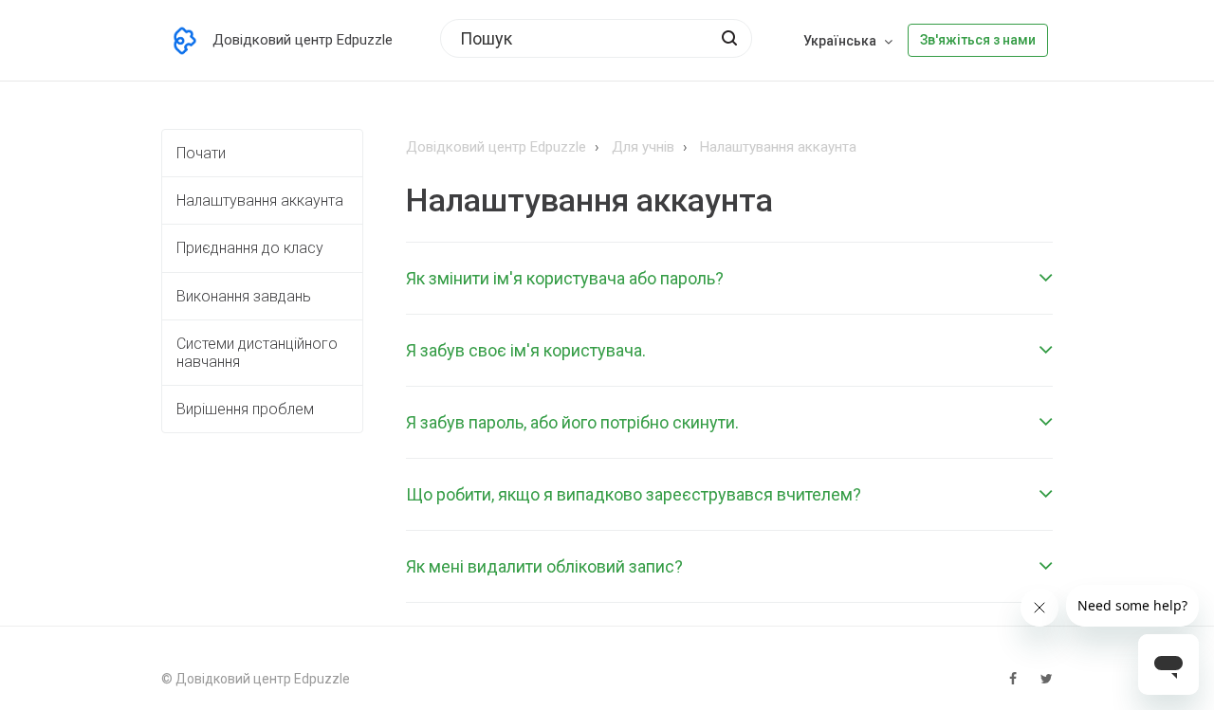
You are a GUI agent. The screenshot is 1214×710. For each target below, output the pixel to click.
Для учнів (643, 146)
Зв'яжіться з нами (978, 39)
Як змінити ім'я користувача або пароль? (565, 278)
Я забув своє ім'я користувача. (526, 350)
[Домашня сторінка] (185, 40)
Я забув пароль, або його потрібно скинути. (572, 422)
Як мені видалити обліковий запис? (544, 566)
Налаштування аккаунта (778, 146)
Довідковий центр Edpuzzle (496, 146)
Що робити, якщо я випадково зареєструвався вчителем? (633, 494)
